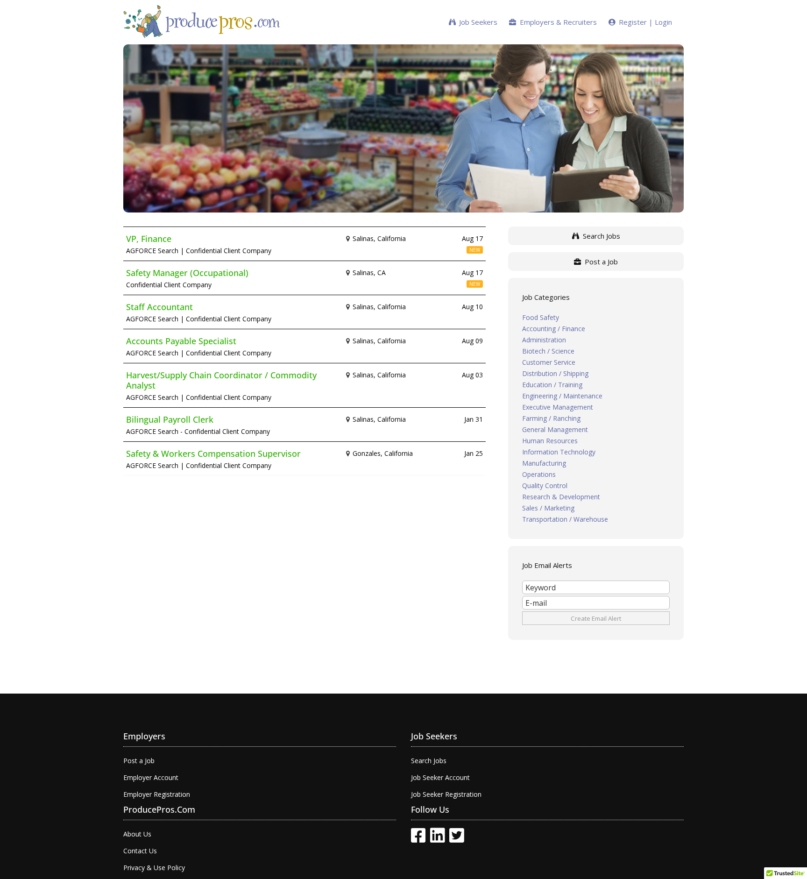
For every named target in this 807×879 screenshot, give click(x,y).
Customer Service (548, 362)
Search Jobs (599, 236)
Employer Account (150, 777)
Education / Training (552, 384)
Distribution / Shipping (555, 373)
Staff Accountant (159, 306)
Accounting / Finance (553, 328)
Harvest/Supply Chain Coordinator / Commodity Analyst (221, 380)
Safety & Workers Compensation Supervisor (213, 453)
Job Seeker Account (440, 777)
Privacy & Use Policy (154, 867)
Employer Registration (156, 794)
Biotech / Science (548, 351)
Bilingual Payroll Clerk (169, 419)
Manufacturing (544, 463)
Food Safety (540, 317)
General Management (555, 429)
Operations (539, 474)
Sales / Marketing (548, 507)
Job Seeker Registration (446, 794)
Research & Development (561, 496)
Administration (544, 339)
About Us (137, 833)
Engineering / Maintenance (562, 395)
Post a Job (599, 261)
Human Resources (550, 440)
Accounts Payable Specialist (181, 341)
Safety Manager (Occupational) (187, 272)
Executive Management (557, 407)
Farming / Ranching (551, 418)
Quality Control (544, 485)
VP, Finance (148, 238)
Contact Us (140, 850)
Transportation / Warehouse (565, 519)
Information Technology (558, 451)
